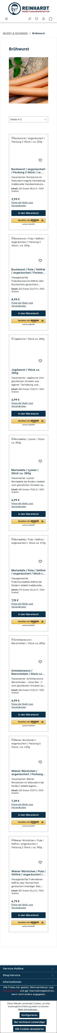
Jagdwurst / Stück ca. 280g (25, 371)
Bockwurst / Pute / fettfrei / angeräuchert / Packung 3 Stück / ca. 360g (28, 271)
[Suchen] (29, 19)
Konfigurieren (29, 1015)
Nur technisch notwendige (29, 1022)
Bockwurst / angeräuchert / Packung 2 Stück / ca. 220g (28, 171)
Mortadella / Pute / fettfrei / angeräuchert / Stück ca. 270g (28, 572)
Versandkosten (10, 990)
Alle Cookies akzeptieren (29, 1028)
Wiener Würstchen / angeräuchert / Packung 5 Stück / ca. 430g (28, 772)
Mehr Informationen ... (28, 1009)
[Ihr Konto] (43, 19)
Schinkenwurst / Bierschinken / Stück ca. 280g (27, 672)
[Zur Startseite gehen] (28, 8)
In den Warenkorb (28, 213)
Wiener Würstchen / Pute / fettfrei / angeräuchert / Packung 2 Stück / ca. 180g (28, 873)
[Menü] (6, 19)
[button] (28, 221)
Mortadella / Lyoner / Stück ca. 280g (24, 472)
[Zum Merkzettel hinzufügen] (40, 160)
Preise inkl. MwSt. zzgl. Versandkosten (22, 204)
